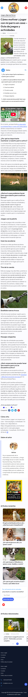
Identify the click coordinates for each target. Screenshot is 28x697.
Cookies (3, 657)
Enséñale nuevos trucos (10, 93)
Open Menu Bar (2, 8)
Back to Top (25, 684)
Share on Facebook (9, 410)
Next (17, 643)
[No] (12, 407)
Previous (13, 643)
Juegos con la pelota (9, 84)
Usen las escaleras (9, 87)
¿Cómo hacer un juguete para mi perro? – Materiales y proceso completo (14, 639)
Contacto (3, 655)
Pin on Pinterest (19, 410)
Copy (7, 432)
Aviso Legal (4, 652)
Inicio (2, 659)
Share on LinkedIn (15, 410)
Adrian (4, 33)
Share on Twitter (12, 410)
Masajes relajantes (9, 96)
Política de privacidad (6, 662)
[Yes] (5, 407)
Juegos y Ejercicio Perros (8, 15)
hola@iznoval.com (8, 683)
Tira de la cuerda (9, 90)
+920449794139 (7, 680)
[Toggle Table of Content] (25, 70)
